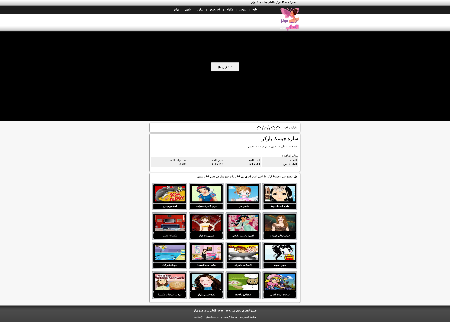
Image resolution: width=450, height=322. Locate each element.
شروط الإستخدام (229, 317)
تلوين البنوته (280, 247)
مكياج (230, 9)
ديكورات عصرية (170, 217)
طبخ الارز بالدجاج (243, 276)
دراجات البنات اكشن (280, 276)
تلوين (188, 9)
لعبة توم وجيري (170, 188)
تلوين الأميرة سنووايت (206, 188)
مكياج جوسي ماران (206, 276)
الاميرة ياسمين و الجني (243, 217)
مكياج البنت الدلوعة (280, 188)
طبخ (254, 9)
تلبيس (242, 9)
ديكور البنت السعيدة (206, 247)
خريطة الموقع (212, 317)
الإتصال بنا (198, 317)
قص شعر (215, 9)
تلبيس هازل (243, 188)
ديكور (200, 9)
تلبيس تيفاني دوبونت (280, 217)
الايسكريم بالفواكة (243, 247)
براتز (176, 9)
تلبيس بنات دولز (206, 217)
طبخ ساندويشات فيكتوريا (170, 276)
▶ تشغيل (225, 67)
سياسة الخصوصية (248, 317)
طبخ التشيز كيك (170, 247)
